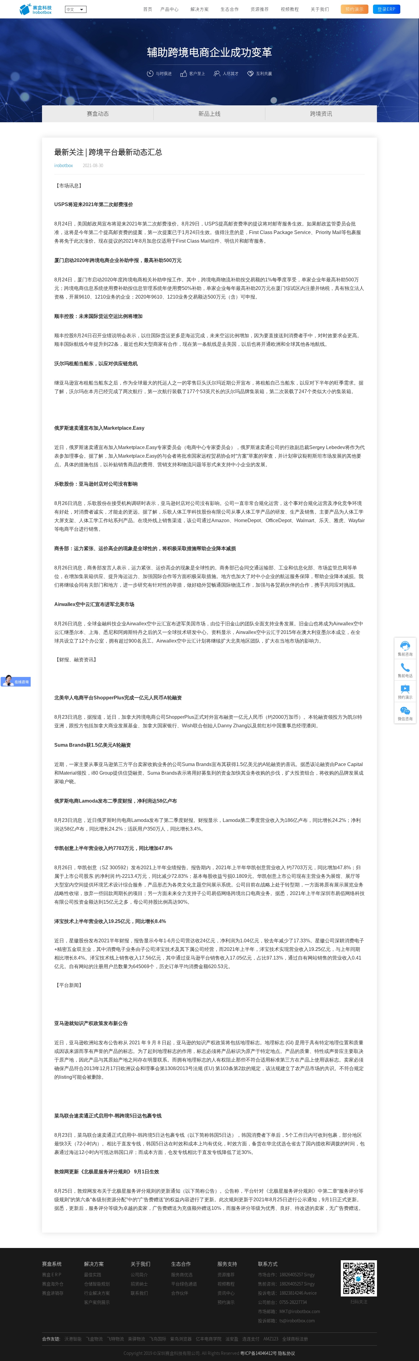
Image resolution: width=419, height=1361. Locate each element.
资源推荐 (226, 1275)
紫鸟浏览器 (181, 1339)
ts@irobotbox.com (297, 1321)
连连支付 (250, 1339)
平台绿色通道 (184, 1284)
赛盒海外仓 (52, 1284)
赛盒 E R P (51, 1275)
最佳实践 (92, 1275)
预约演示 (226, 1302)
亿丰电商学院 (208, 1339)
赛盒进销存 (52, 1293)
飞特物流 (115, 1339)
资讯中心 (226, 1293)
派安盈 (231, 1339)
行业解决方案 (97, 1293)
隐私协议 (286, 1353)
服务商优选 (182, 1275)
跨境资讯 (321, 113)
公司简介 (139, 1275)
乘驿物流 (136, 1339)
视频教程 (226, 1284)
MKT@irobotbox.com (299, 1311)
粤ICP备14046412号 (258, 1353)
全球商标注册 (295, 1339)
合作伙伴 (179, 1293)
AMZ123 (270, 1339)
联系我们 (139, 1293)
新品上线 (209, 113)
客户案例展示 (97, 1302)
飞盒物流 (94, 1339)
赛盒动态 (98, 113)
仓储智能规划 (97, 1284)
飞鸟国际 (157, 1339)
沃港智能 (73, 1339)
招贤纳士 (139, 1284)
